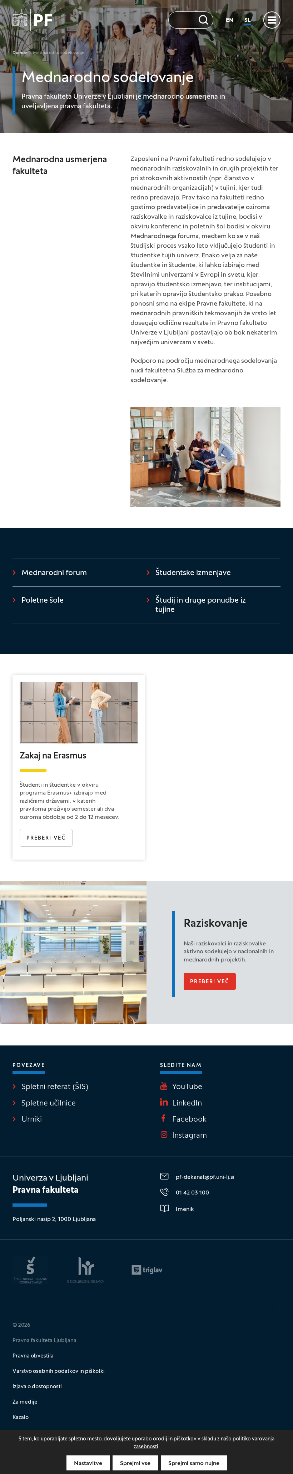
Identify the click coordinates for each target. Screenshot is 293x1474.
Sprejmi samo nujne (193, 1463)
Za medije (25, 1402)
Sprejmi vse (135, 1463)
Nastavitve (88, 1463)
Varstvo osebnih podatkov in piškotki (59, 1371)
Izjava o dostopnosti (37, 1386)
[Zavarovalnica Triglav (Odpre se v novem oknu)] (147, 1270)
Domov (20, 53)
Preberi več (49, 838)
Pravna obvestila (33, 1356)
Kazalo (21, 1417)
